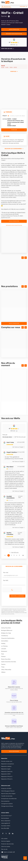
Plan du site (4, 849)
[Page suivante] (23, 555)
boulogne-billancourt (6, 630)
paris (2, 654)
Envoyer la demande (17, 596)
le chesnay (4, 646)
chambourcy (4, 635)
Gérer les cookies (5, 846)
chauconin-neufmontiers (7, 638)
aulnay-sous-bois (6, 628)
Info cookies (4, 838)
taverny (3, 664)
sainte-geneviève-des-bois (8, 661)
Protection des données (7, 844)
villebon (3, 672)
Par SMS (5, 580)
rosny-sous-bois (5, 659)
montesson (4, 651)
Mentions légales (5, 841)
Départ (5, 115)
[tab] (14, 566)
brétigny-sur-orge (6, 633)
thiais (2, 667)
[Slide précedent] (22, 257)
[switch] (8, 852)
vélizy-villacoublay (6, 669)
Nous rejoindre (14, 751)
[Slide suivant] (25, 257)
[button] (25, 2)
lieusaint (3, 648)
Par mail (5, 572)
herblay (3, 643)
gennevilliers (4, 641)
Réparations (7, 309)
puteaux (3, 656)
